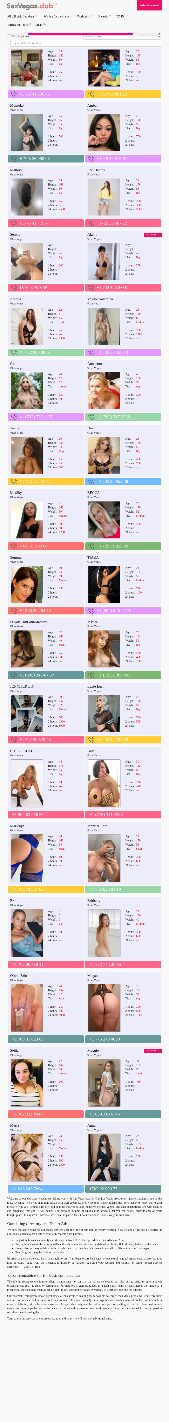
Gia (12, 364)
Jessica (92, 622)
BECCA (93, 493)
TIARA (93, 557)
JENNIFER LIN (22, 686)
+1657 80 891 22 (112, 94)
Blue (90, 751)
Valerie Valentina (100, 299)
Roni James (96, 170)
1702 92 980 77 (103, 1188)
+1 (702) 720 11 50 (36, 416)
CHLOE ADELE (22, 751)
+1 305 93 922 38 (112, 481)
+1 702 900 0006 (34, 352)
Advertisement (149, 5)
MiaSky (16, 493)
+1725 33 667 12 (112, 223)
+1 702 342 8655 (112, 287)
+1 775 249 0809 (104, 1039)
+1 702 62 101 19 (105, 889)
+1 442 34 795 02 (112, 739)
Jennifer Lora (97, 826)
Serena (15, 234)
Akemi (92, 234)
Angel (91, 1125)
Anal (41, 24)
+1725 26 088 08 (34, 158)
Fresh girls (85, 16)
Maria (14, 1125)
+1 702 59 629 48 (35, 739)
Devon (92, 428)
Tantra (15, 428)
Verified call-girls (19, 24)
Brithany (93, 901)
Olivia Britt (18, 976)
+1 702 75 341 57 (35, 481)
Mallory (16, 170)
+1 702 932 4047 (27, 1114)
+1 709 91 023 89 (28, 1039)
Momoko (17, 105)
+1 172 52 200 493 (113, 675)
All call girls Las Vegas (23, 16)
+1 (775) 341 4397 (106, 814)
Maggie (93, 1050)
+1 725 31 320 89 (112, 546)
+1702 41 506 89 (34, 94)
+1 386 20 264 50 (35, 610)
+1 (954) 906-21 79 (114, 610)
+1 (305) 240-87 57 (36, 675)
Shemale (104, 16)
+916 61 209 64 (33, 546)
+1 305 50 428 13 (112, 352)
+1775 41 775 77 (34, 223)
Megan (92, 976)
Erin (13, 901)
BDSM (122, 16)
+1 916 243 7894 (27, 1188)
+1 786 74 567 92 (28, 889)
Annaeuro (94, 364)
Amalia (15, 299)
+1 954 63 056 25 (28, 814)
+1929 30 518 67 (112, 158)
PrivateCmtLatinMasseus (29, 622)
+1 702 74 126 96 (105, 964)
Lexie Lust (95, 686)
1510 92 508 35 (33, 287)
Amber (92, 105)
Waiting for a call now (58, 16)
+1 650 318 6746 (104, 1114)
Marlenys (17, 826)
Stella (14, 1050)
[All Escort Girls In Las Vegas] (32, 5)
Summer (16, 557)
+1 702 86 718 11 (27, 964)
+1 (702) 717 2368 (113, 416)
